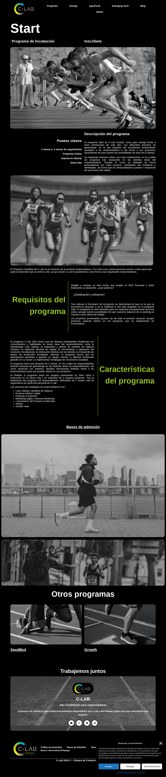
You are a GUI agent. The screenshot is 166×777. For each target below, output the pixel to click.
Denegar (130, 766)
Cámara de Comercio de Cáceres (92, 760)
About (99, 12)
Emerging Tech (120, 6)
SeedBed (18, 650)
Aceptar (109, 766)
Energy (73, 6)
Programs (52, 6)
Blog (143, 6)
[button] (161, 743)
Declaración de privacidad (126, 772)
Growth (90, 650)
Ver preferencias (152, 766)
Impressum (141, 772)
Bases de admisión (83, 427)
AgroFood (94, 6)
